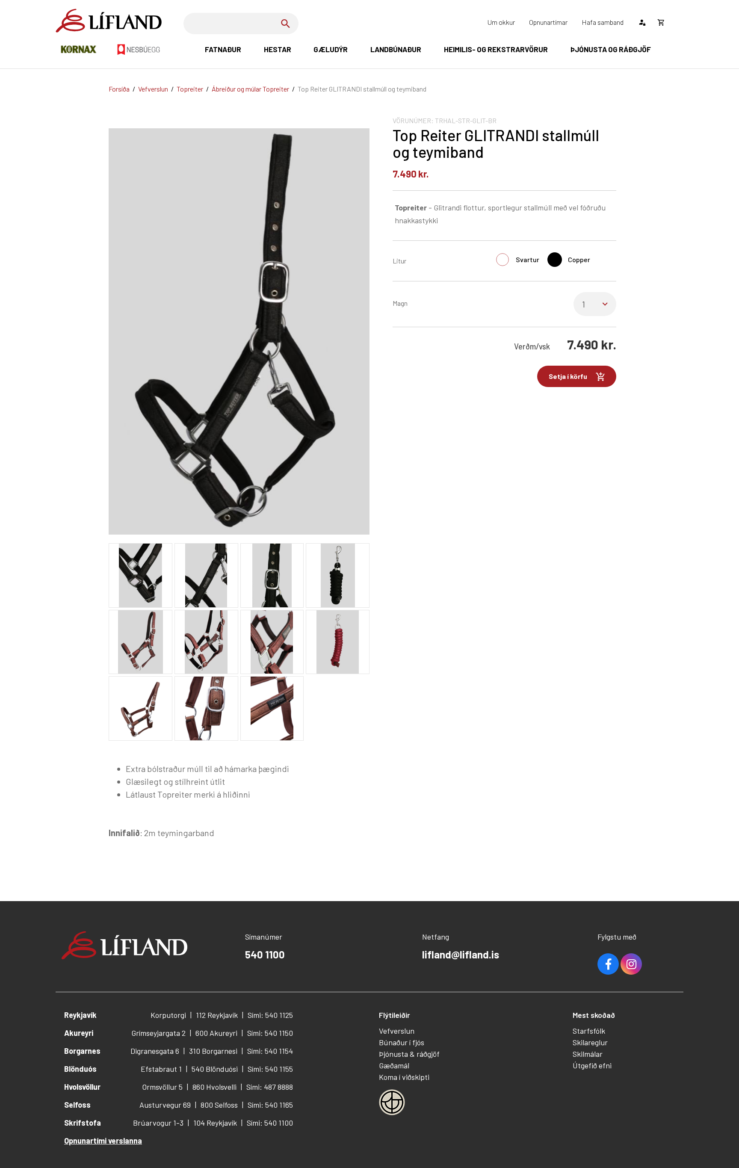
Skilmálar (588, 1054)
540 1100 (265, 954)
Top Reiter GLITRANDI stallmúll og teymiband (362, 89)
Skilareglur (590, 1042)
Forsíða (119, 89)
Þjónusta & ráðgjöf (409, 1054)
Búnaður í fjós (401, 1042)
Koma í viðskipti (404, 1077)
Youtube (631, 964)
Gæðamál (394, 1065)
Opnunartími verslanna (103, 1140)
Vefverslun (153, 89)
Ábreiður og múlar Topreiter (250, 89)
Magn (400, 303)
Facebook (608, 964)
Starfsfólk (589, 1030)
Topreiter (190, 89)
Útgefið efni (592, 1065)
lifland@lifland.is (460, 954)
